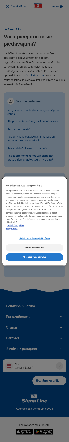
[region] (34, 221)
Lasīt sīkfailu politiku (15, 225)
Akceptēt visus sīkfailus (34, 257)
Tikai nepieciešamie (34, 247)
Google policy (11, 228)
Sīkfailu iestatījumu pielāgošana (34, 238)
